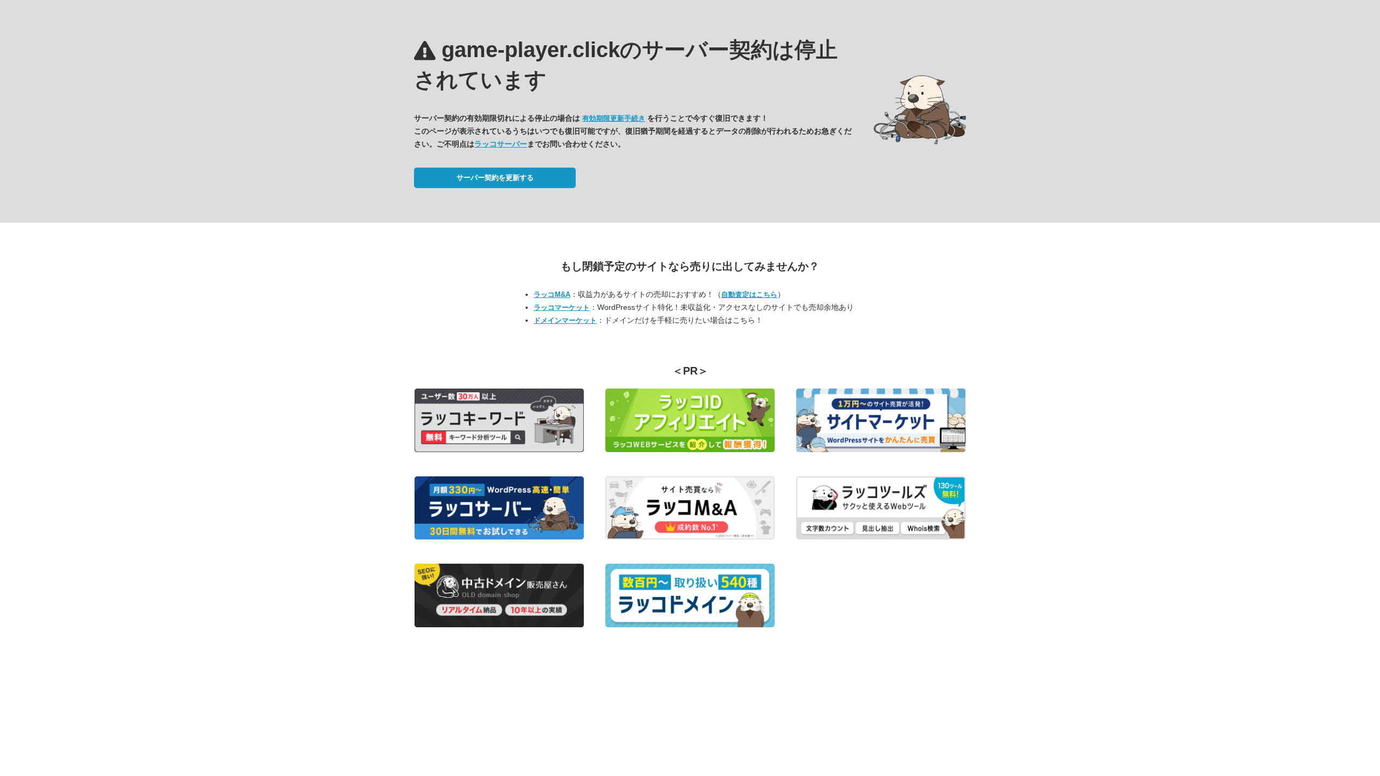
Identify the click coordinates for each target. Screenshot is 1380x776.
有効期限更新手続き (613, 118)
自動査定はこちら (749, 294)
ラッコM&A (552, 294)
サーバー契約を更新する (495, 178)
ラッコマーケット (562, 307)
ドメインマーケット (565, 320)
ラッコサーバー (500, 144)
